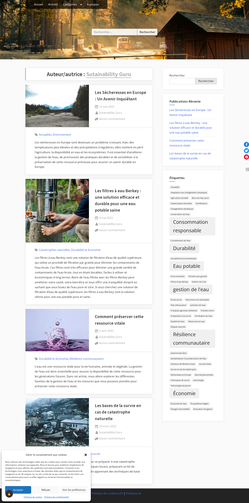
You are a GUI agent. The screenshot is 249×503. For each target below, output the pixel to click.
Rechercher (177, 75)
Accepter (18, 489)
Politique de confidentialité (56, 497)
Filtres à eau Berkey (179, 282)
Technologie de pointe (180, 385)
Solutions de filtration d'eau (183, 364)
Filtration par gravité (197, 276)
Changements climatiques (182, 209)
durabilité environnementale (183, 258)
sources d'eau (205, 364)
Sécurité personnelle (204, 375)
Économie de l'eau (179, 403)
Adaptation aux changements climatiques (189, 192)
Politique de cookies (33, 497)
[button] (85, 455)
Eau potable (186, 266)
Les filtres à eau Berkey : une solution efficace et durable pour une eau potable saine (190, 128)
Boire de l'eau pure (200, 198)
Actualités (45, 134)
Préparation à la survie (181, 316)
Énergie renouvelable (180, 409)
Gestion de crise (199, 282)
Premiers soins (207, 310)
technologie (198, 380)
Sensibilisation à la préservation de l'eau (188, 358)
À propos (93, 4)
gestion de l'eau (191, 289)
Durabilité (184, 248)
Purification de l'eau (203, 316)
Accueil (38, 4)
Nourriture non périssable (197, 300)
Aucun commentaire (112, 119)
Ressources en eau (196, 321)
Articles (53, 4)
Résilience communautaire (87, 359)
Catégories (70, 4)
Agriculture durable (179, 198)
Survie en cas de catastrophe (183, 369)
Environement (62, 134)
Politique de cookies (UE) (107, 493)
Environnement (177, 276)
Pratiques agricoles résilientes (184, 310)
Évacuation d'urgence (202, 409)
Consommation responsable (190, 226)
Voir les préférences (74, 489)
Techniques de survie (180, 380)
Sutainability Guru (110, 113)
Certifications (201, 203)
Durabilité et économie (85, 250)
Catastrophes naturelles (54, 250)
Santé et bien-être (178, 353)
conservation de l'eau (180, 214)
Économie (184, 393)
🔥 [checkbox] (9, 494)
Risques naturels (178, 327)
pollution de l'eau (198, 305)
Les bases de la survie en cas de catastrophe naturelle (118, 412)
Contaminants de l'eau (180, 240)
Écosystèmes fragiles (200, 403)
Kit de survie (176, 300)
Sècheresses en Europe (181, 375)
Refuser (46, 489)
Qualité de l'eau (177, 321)
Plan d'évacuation (178, 305)
